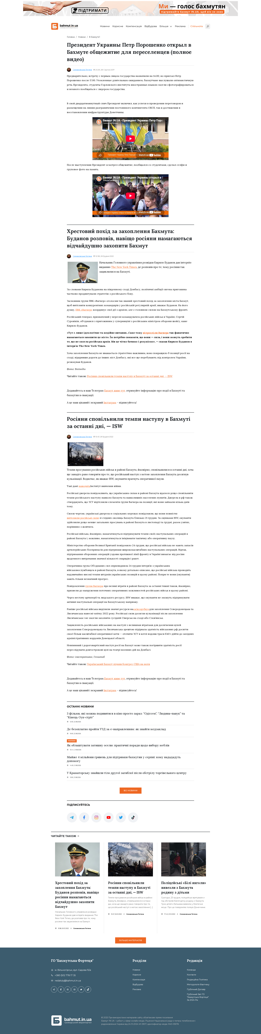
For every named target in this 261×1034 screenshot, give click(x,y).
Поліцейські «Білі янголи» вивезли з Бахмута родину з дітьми (183, 888)
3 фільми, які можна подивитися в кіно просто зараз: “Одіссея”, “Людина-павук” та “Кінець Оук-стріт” (126, 715)
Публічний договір (196, 989)
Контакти (191, 975)
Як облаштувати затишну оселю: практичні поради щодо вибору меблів (118, 745)
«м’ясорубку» (141, 609)
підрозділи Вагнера (156, 332)
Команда (191, 970)
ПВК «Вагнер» (83, 309)
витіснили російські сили (83, 517)
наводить (84, 486)
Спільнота (196, 26)
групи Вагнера (94, 586)
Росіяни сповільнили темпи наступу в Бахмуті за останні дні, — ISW (130, 376)
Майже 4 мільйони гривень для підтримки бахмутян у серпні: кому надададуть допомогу (124, 759)
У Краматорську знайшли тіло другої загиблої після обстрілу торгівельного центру (127, 773)
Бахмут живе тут (114, 678)
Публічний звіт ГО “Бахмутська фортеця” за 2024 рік (198, 997)
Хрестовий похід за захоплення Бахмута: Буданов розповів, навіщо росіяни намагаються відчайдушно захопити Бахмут (77, 895)
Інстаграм (110, 402)
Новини (105, 26)
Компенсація (134, 26)
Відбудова (151, 26)
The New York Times (124, 267)
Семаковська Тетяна (82, 70)
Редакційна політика (197, 979)
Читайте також (64, 836)
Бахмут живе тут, (115, 390)
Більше (164, 26)
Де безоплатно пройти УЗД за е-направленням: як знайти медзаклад (116, 729)
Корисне (117, 26)
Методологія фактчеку (198, 984)
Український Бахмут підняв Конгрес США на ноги (118, 664)
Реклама (180, 26)
